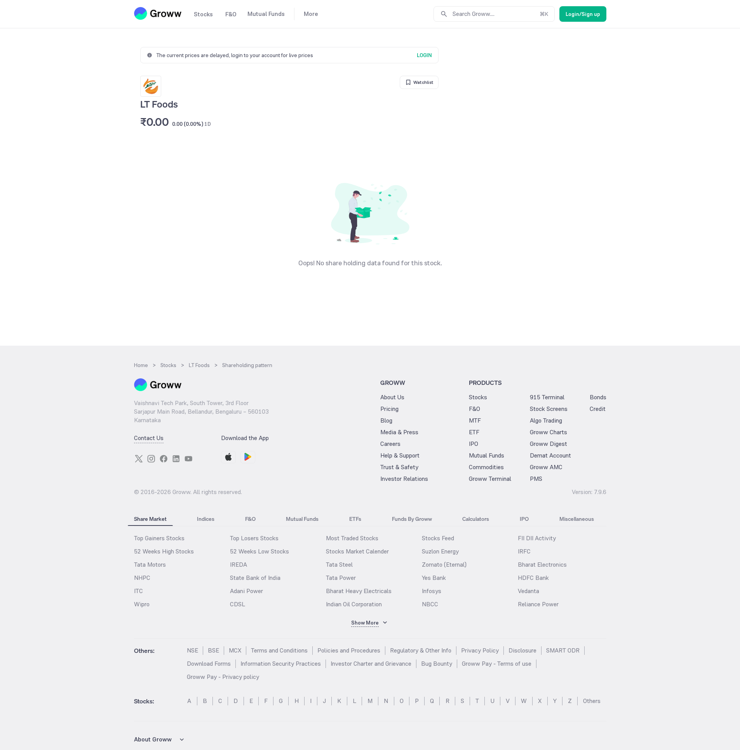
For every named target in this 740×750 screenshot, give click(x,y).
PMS (536, 479)
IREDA (238, 564)
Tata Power (341, 578)
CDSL (237, 604)
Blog (386, 420)
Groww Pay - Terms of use (496, 664)
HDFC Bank (533, 578)
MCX (235, 650)
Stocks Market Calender (357, 551)
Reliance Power (538, 604)
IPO (473, 444)
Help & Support (400, 455)
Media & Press (399, 432)
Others (592, 701)
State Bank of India (255, 578)
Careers (390, 444)
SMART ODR (563, 650)
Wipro (142, 604)
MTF (475, 420)
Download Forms (209, 664)
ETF (474, 432)
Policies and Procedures (348, 650)
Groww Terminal (490, 479)
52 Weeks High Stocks (164, 551)
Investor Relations (404, 479)
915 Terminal (547, 397)
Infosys (431, 591)
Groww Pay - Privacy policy (223, 677)
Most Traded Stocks (352, 538)
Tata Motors (150, 564)
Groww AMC (546, 467)
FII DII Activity (537, 538)
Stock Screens (549, 409)
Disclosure (522, 650)
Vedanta (528, 591)
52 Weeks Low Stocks (259, 551)
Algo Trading (546, 420)
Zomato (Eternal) (444, 564)
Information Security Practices (280, 664)
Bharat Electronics (542, 564)
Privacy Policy (480, 650)
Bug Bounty (436, 664)
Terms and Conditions (279, 650)
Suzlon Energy (440, 551)
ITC (138, 591)
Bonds (598, 397)
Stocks (478, 397)
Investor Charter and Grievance (371, 664)
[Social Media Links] (138, 458)
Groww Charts (548, 432)
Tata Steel (339, 564)
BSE (213, 650)
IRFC (524, 551)
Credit (598, 409)
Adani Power (246, 591)
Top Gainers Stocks (159, 538)
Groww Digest (548, 444)
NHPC (142, 578)
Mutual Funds (486, 455)
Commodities (486, 467)
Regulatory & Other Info (420, 650)
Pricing (389, 409)
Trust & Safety (399, 467)
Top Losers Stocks (254, 538)
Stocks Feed (438, 538)
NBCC (430, 604)
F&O (474, 409)
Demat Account (550, 455)
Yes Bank (434, 578)
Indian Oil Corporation (354, 604)
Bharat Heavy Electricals (359, 591)
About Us (392, 397)
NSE (192, 650)
